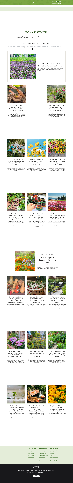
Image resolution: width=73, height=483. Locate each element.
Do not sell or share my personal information (36, 472)
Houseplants (41, 6)
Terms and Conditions (38, 470)
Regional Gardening (50, 6)
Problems (58, 6)
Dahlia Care (41, 460)
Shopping (15, 6)
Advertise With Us (31, 455)
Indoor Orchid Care (42, 453)
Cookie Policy (52, 470)
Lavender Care (42, 457)
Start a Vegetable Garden (54, 460)
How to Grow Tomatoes (43, 451)
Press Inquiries (31, 457)
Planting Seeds (53, 451)
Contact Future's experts (27, 470)
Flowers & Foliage (23, 6)
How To (63, 6)
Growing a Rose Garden (43, 455)
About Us (20, 470)
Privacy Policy (46, 470)
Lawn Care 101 (53, 455)
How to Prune (52, 453)
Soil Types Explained (54, 457)
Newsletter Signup (31, 453)
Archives (42, 442)
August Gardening (8, 6)
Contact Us (30, 451)
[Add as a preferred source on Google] (36, 476)
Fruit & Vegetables (33, 6)
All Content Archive (31, 460)
